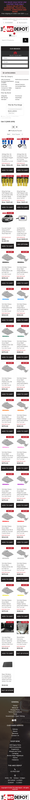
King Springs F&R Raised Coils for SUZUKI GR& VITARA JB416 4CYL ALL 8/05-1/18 (7, 194)
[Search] (25, 40)
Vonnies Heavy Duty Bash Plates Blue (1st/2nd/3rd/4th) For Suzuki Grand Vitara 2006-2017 (22, 307)
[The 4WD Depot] (15, 795)
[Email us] (13, 720)
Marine (15, 757)
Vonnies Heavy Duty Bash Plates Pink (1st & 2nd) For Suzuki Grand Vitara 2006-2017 (7, 455)
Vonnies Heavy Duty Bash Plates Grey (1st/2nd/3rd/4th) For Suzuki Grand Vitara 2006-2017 (22, 381)
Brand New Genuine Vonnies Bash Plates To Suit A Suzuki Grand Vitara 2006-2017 (22, 641)
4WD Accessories (15, 747)
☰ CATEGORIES (9, 73)
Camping (15, 753)
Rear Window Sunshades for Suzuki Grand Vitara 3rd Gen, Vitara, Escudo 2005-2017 (7, 677)
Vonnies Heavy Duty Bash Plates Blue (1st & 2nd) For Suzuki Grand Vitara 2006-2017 (7, 307)
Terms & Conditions (15, 712)
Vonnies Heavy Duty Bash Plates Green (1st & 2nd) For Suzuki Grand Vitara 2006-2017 (7, 344)
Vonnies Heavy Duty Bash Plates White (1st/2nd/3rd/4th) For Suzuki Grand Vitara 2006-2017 (22, 566)
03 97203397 (9, 22)
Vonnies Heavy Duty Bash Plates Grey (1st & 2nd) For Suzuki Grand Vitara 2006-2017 (7, 381)
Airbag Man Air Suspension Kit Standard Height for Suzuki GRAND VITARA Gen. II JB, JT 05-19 (22, 157)
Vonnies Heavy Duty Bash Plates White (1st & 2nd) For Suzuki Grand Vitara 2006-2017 (7, 566)
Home (15, 705)
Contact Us (15, 735)
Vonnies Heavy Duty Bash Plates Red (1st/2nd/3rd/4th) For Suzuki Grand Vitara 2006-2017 (22, 529)
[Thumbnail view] (13, 127)
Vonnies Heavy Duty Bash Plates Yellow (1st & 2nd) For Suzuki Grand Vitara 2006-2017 (7, 603)
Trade (15, 714)
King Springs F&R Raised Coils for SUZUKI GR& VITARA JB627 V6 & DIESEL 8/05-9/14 (22, 194)
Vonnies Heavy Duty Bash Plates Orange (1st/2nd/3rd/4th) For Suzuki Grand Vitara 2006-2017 (22, 418)
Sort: (8, 134)
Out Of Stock (22, 653)
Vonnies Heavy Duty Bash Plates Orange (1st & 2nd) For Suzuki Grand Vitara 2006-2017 (7, 418)
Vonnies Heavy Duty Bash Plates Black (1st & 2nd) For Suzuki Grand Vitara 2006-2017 (7, 270)
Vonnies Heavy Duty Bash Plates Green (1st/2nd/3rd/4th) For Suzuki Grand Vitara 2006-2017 (22, 344)
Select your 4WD (15, 55)
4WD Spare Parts (15, 745)
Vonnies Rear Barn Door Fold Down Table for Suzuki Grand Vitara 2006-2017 (7, 641)
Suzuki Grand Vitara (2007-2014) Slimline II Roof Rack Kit (7, 230)
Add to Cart (7, 170)
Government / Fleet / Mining (15, 716)
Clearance (15, 760)
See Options (22, 244)
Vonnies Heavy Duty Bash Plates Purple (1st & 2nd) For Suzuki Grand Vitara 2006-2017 (7, 492)
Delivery (15, 729)
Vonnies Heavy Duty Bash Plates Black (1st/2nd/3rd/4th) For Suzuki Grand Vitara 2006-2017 (22, 270)
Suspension (15, 749)
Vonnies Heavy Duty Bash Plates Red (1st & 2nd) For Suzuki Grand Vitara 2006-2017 (7, 529)
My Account (22, 22)
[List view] (16, 127)
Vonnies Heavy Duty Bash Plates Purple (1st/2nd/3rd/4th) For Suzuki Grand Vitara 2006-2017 (22, 492)
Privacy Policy (15, 710)
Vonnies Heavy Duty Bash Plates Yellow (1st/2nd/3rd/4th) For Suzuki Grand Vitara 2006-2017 (22, 603)
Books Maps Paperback (15, 755)
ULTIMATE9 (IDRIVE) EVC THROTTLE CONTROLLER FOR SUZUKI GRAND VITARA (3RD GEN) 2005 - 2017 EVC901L (22, 231)
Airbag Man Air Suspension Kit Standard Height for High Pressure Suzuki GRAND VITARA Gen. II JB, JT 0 (7, 157)
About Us (15, 708)
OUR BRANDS (15, 49)
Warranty (15, 733)
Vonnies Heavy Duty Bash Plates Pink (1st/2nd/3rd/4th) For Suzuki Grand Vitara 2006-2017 (22, 455)
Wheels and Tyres (15, 751)
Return (15, 731)
